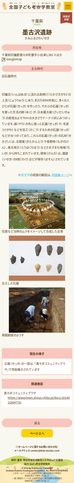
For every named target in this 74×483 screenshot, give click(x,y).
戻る (37, 423)
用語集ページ (60, 175)
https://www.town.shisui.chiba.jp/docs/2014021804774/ (39, 400)
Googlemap (14, 59)
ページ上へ (37, 433)
